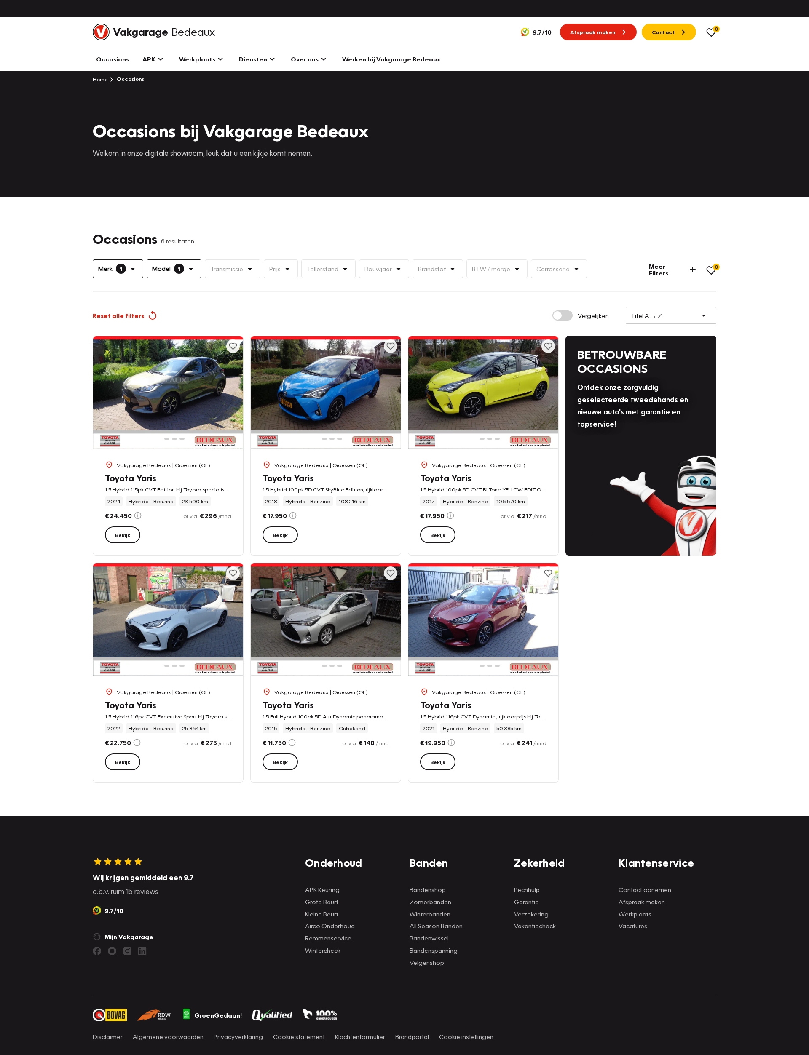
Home (100, 79)
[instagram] (127, 951)
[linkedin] (142, 951)
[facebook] (97, 951)
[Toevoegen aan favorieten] (233, 346)
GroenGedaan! (218, 1015)
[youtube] (112, 951)
